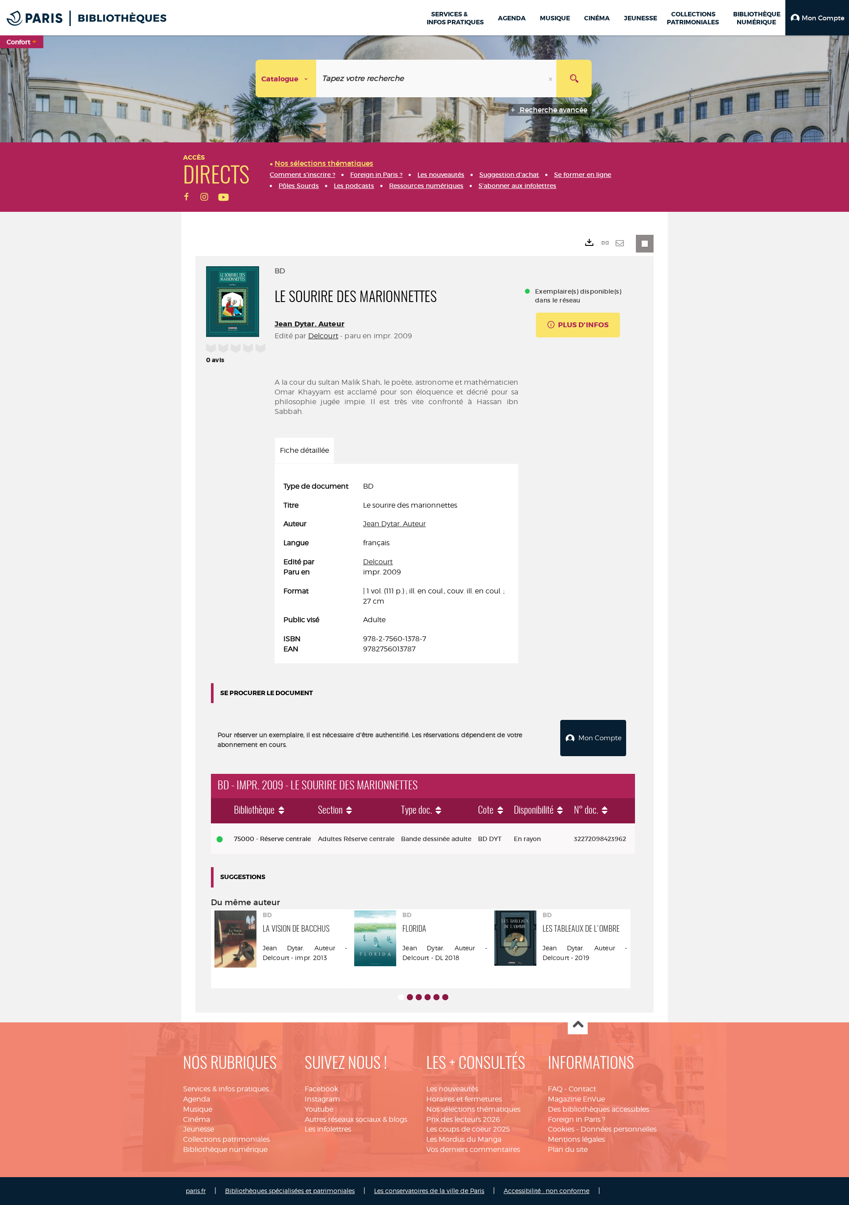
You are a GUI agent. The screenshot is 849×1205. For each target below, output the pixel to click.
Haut (578, 1024)
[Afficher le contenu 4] (427, 997)
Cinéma (196, 1119)
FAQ (555, 1089)
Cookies (561, 1129)
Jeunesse (198, 1129)
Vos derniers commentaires (473, 1149)
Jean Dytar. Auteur (309, 324)
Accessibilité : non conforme (546, 1190)
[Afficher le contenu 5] (436, 997)
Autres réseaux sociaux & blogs (356, 1119)
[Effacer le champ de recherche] (551, 78)
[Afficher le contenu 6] (445, 997)
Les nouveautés (452, 1089)
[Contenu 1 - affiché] (401, 997)
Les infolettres (328, 1129)
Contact (582, 1089)
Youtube (319, 1109)
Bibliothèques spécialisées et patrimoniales (290, 1190)
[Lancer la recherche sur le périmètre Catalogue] (574, 78)
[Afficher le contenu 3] (419, 997)
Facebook (321, 1089)
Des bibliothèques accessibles (598, 1109)
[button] (817, 17)
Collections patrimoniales (226, 1139)
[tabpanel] (396, 568)
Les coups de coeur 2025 (468, 1129)
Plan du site (568, 1149)
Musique (197, 1109)
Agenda (196, 1099)
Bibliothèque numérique (225, 1149)
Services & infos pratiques (226, 1089)
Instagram (322, 1099)
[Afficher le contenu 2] (410, 997)
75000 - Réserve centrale (272, 839)
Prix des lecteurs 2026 (463, 1119)
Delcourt (323, 336)
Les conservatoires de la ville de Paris (429, 1190)
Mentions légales (576, 1139)
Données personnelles (619, 1129)
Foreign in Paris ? (576, 1119)
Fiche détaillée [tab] (304, 450)
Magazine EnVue (576, 1099)
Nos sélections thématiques (473, 1109)
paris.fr (196, 1190)
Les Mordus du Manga (463, 1139)
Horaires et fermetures (464, 1099)
